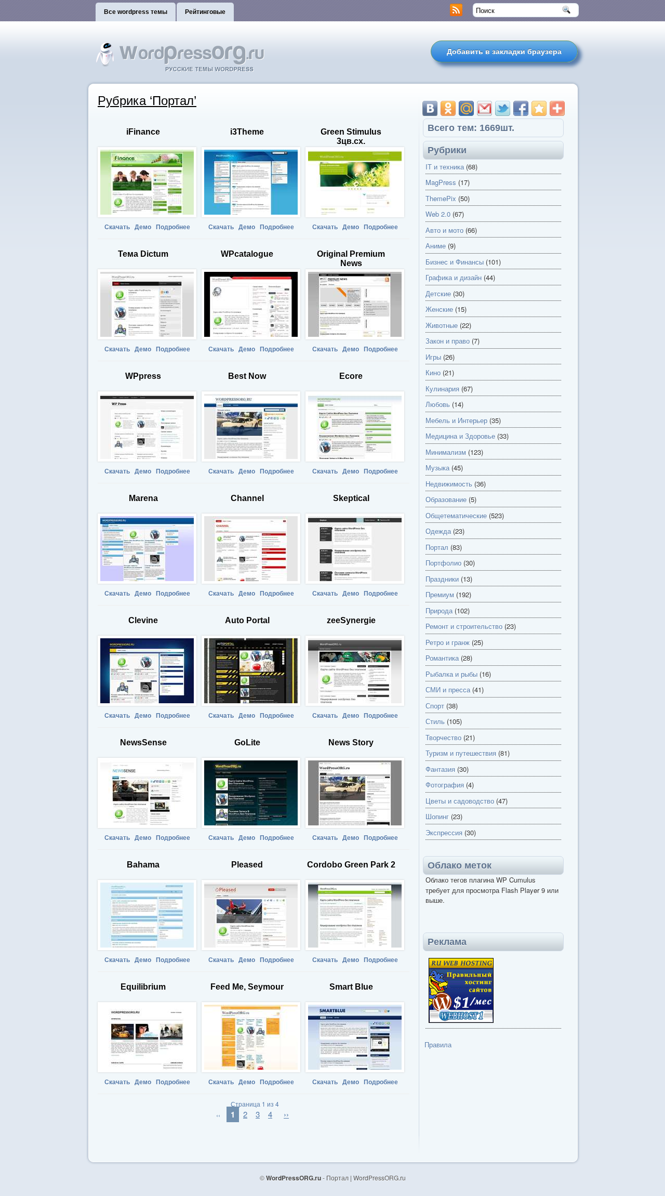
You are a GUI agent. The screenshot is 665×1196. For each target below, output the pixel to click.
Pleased (247, 864)
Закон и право (447, 341)
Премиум (439, 594)
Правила (437, 1044)
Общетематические (456, 515)
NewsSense (143, 742)
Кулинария (442, 388)
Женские (439, 309)
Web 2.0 (437, 214)
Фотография (444, 785)
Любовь (437, 404)
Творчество (443, 737)
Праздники (442, 579)
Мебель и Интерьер (456, 420)
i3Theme (247, 131)
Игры (433, 357)
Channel (247, 498)
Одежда (438, 531)
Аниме (435, 246)
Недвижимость (448, 484)
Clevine (143, 620)
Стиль (435, 721)
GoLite (247, 742)
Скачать (117, 227)
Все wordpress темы (135, 12)
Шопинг (437, 816)
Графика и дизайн (453, 277)
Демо (143, 227)
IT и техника (444, 167)
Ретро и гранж (447, 642)
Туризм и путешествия (460, 753)
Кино (433, 372)
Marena (143, 498)
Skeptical (351, 498)
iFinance (143, 131)
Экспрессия (443, 832)
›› (286, 1114)
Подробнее (173, 227)
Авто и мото (444, 230)
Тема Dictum (143, 253)
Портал (436, 547)
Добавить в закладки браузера (504, 51)
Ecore (351, 376)
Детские (438, 293)
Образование (446, 499)
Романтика (442, 658)
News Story (351, 742)
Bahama (143, 864)
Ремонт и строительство (463, 626)
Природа (439, 610)
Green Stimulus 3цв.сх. (351, 136)
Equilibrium (143, 986)
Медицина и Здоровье (460, 436)
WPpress (143, 376)
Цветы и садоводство (459, 801)
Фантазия (440, 769)
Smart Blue (351, 986)
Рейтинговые (205, 12)
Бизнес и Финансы (454, 262)
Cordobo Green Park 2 (351, 864)
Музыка (437, 467)
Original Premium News (351, 258)
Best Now (247, 376)
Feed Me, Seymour (247, 986)
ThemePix (440, 198)
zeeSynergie (351, 620)
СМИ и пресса (447, 689)
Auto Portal (247, 620)
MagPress (440, 182)
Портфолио (443, 563)
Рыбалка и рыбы (451, 674)
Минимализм (445, 452)
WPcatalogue (247, 253)
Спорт (434, 706)
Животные (441, 325)
